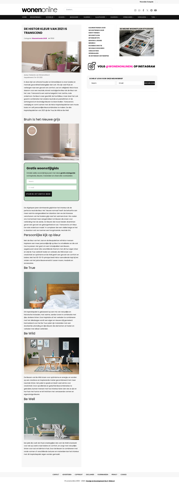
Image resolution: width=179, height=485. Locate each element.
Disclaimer (90, 474)
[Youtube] (155, 10)
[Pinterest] (152, 10)
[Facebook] (144, 10)
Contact (56, 474)
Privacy (114, 474)
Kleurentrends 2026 (39, 38)
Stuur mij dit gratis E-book (38, 194)
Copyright (79, 474)
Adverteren (66, 474)
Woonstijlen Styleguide (146, 2)
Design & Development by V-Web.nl (100, 481)
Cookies (123, 474)
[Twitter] (148, 10)
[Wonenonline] (40, 9)
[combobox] (88, 9)
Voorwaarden (102, 474)
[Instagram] (135, 10)
